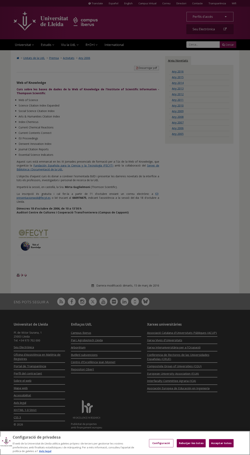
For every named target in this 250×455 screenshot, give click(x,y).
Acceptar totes (221, 443)
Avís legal (45, 451)
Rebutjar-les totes (191, 443)
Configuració (161, 443)
